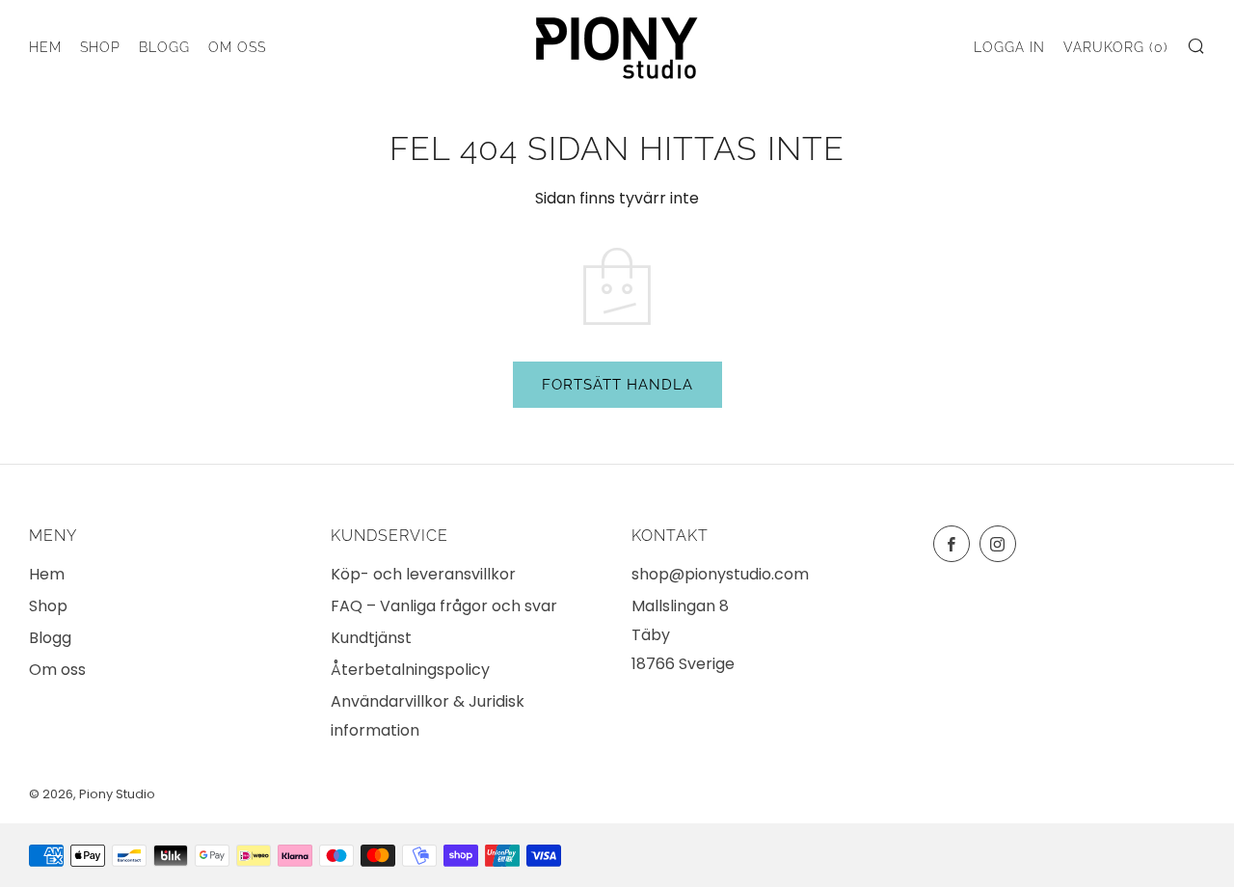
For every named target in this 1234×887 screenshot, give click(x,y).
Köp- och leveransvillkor (423, 574)
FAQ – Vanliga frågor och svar (444, 606)
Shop (100, 47)
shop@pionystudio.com (720, 574)
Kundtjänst (371, 638)
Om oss (237, 47)
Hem (45, 47)
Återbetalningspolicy (410, 670)
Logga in (1009, 47)
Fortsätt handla (617, 384)
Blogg (164, 47)
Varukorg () (1115, 47)
